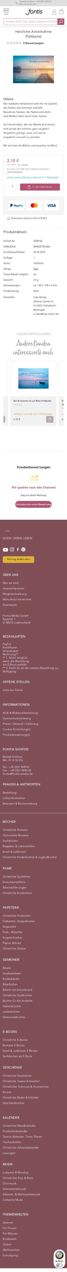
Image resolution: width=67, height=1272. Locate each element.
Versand (24, 165)
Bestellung (9, 793)
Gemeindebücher (14, 1017)
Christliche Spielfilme (16, 877)
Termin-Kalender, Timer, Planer (22, 1137)
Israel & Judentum (14, 852)
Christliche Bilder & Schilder (21, 1097)
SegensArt (9, 927)
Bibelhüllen (10, 984)
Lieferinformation (14, 798)
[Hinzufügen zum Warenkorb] (49, 419)
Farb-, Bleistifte (12, 932)
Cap (36, 269)
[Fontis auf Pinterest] (23, 550)
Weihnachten (11, 1250)
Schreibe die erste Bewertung (33, 504)
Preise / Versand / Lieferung (20, 724)
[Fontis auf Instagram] (12, 550)
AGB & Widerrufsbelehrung (20, 713)
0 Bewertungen (33, 43)
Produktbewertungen (16, 735)
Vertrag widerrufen (18, 559)
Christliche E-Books (15, 1040)
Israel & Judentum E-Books (20, 1051)
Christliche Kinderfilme (17, 893)
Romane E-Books (14, 1045)
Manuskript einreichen (17, 599)
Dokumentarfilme (14, 882)
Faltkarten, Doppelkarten (19, 921)
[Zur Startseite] (7, 532)
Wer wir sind (11, 583)
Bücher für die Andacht (17, 1001)
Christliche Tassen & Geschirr (21, 1081)
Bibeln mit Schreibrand (17, 990)
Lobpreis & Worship (15, 1172)
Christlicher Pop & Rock (18, 1178)
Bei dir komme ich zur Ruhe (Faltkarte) (32, 401)
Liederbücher (11, 1012)
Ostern (7, 1244)
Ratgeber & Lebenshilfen (19, 846)
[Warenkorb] (61, 12)
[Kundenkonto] (54, 11)
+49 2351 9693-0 (43, 2)
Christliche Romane (15, 830)
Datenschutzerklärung (17, 718)
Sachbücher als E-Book (17, 1056)
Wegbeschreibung (15, 594)
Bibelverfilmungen (14, 887)
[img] (8, 43)
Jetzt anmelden (14, 172)
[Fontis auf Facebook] (18, 550)
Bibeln (7, 968)
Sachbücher (10, 841)
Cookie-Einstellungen (17, 729)
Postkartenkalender (15, 1131)
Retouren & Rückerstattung (20, 803)
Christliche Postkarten (17, 916)
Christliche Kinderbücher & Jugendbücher (30, 857)
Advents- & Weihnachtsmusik (21, 1194)
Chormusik (10, 1183)
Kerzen (7, 1092)
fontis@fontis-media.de (18, 774)
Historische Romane (16, 835)
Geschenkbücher (14, 1103)
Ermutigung (10, 1255)
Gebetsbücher (12, 1006)
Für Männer (10, 1233)
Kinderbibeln (11, 979)
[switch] (59, 1265)
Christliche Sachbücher (17, 995)
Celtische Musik (13, 1200)
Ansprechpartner (13, 588)
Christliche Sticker (14, 948)
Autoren (8, 1222)
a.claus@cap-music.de (46, 314)
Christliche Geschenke (17, 1076)
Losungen (9, 1153)
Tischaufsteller (12, 1142)
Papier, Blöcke (12, 943)
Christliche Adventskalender (21, 1148)
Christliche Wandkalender (19, 1126)
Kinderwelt (9, 1239)
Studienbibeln (12, 973)
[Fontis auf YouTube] (5, 550)
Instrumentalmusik (14, 1189)
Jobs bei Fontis (13, 690)
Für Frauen (9, 1228)
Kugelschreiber (12, 937)
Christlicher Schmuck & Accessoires (26, 1087)
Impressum (10, 605)
